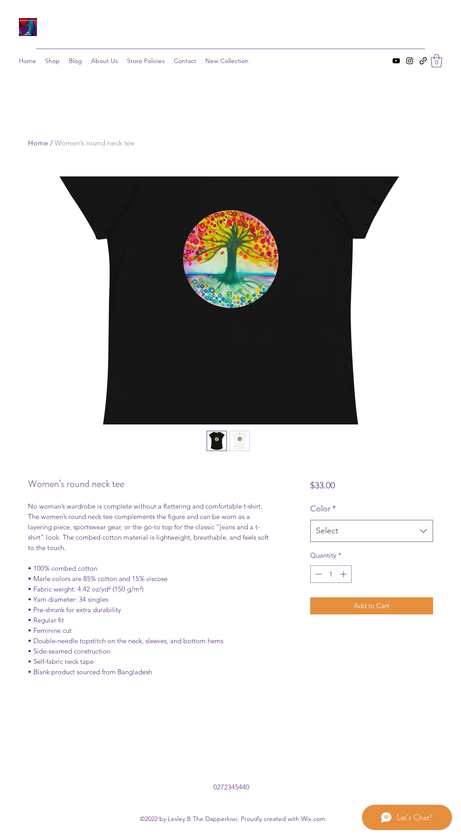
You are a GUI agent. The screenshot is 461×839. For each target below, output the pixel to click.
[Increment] (344, 574)
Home (38, 143)
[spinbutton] (330, 574)
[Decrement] (318, 574)
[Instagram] (409, 60)
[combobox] (371, 531)
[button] (436, 61)
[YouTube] (396, 60)
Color (323, 509)
